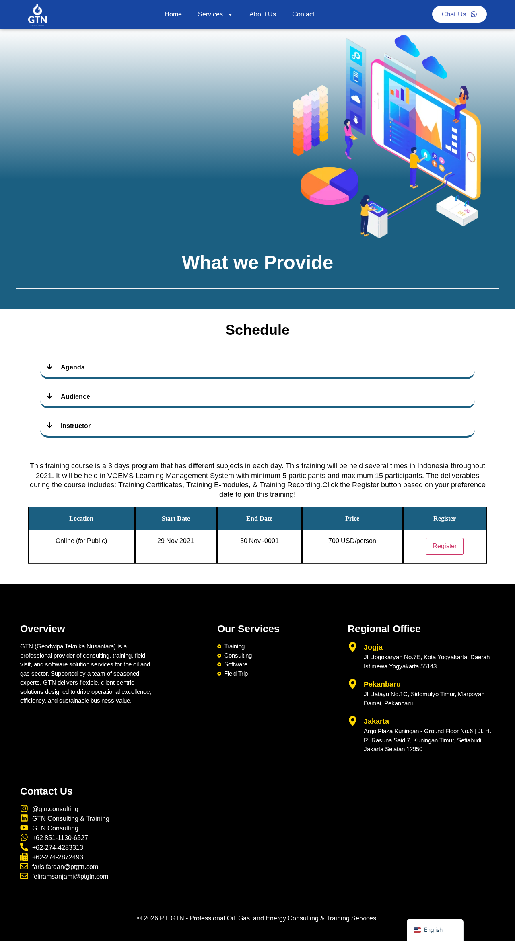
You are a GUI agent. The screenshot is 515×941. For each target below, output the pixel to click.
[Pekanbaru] (353, 684)
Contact (303, 14)
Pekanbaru (382, 684)
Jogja (373, 647)
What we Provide (257, 262)
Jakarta (376, 721)
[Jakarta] (353, 721)
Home (173, 14)
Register (445, 546)
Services (210, 14)
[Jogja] (353, 647)
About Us (262, 14)
